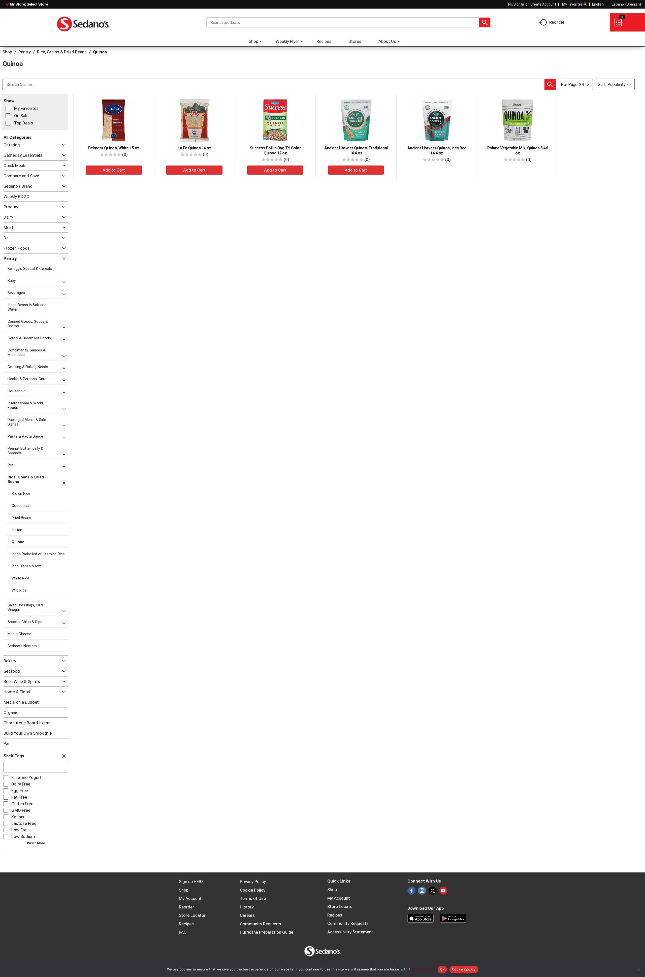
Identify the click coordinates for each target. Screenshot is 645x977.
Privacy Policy (253, 881)
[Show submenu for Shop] (261, 41)
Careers (247, 915)
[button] (62, 145)
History (247, 906)
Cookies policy (423, 969)
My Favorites (572, 4)
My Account (190, 898)
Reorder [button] (557, 22)
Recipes (186, 923)
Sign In (518, 4)
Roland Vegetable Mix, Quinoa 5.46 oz (517, 150)
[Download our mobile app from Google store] (453, 917)
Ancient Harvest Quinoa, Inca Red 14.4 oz (436, 150)
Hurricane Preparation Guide (266, 932)
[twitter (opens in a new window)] (433, 892)
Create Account (543, 4)
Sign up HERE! (192, 881)
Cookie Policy (252, 890)
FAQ (183, 932)
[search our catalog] (484, 22)
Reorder (186, 906)
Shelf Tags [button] (14, 756)
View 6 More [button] (36, 843)
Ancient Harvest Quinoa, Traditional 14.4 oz (356, 150)
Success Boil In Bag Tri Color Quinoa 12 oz (275, 150)
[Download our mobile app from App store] (420, 917)
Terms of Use (253, 898)
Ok (442, 969)
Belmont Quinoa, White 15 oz (113, 148)
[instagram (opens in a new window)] (422, 892)
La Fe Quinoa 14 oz (194, 148)
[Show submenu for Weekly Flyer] (302, 41)
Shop (7, 51)
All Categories (17, 137)
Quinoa (100, 51)
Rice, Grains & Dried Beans (62, 51)
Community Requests (260, 923)
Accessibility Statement (350, 931)
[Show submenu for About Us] (399, 41)
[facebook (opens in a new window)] (411, 892)
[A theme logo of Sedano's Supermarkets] (83, 22)
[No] (638, 969)
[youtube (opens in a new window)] (443, 892)
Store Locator (192, 915)
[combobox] (348, 22)
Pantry (24, 51)
